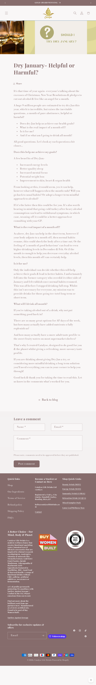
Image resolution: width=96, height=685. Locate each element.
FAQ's (11, 517)
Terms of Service (16, 498)
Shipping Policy (16, 511)
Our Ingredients (16, 491)
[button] (6, 13)
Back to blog (50, 400)
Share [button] (19, 83)
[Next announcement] (90, 3)
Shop (10, 485)
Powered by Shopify (60, 660)
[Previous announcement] (5, 3)
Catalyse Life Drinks (43, 660)
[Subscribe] (43, 635)
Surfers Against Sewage (18, 617)
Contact (38, 512)
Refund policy (15, 504)
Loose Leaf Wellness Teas (73, 508)
